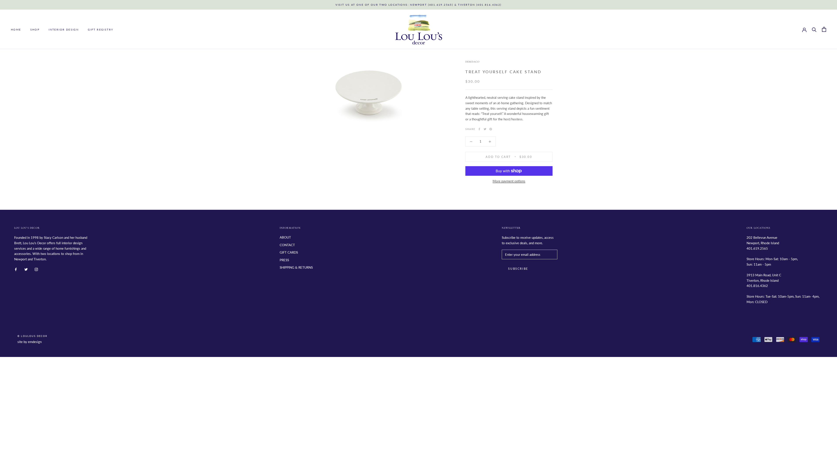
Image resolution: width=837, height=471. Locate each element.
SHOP (35, 29)
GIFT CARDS (289, 252)
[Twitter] (485, 129)
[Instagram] (36, 269)
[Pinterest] (490, 129)
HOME (16, 29)
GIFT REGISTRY (100, 29)
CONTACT (287, 245)
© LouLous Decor (32, 335)
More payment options (509, 181)
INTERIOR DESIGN (64, 29)
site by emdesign (29, 342)
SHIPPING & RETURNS (296, 267)
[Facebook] (479, 129)
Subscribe (518, 268)
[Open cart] (824, 29)
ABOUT (285, 237)
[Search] (814, 29)
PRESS (284, 260)
